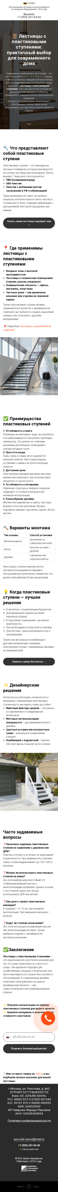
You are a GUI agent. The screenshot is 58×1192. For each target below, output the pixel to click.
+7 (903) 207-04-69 (29, 17)
